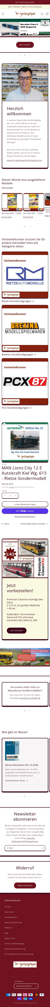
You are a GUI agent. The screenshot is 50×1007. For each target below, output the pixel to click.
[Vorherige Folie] (19, 55)
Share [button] (6, 524)
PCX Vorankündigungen (15, 407)
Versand (11, 487)
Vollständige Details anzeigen (33, 524)
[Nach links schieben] (19, 226)
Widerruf (8, 928)
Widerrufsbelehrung (13, 922)
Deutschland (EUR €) (24, 986)
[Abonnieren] (42, 848)
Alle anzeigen (7, 187)
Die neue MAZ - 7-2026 (33, 213)
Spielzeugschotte (21, 1003)
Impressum (9, 912)
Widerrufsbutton (25, 885)
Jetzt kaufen (25, 44)
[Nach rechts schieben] (30, 226)
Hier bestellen (16, 630)
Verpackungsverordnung (15, 949)
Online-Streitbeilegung (14, 943)
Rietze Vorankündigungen (16, 301)
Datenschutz (10, 938)
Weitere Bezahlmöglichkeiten (25, 516)
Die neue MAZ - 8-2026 (11, 213)
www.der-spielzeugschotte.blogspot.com (24, 160)
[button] (2, 14)
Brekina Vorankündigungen (17, 354)
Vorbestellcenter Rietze (15, 780)
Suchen (8, 907)
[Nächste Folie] (30, 55)
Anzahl (4, 491)
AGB (6, 933)
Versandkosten (11, 917)
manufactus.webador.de (29, 698)
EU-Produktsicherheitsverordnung (19, 954)
